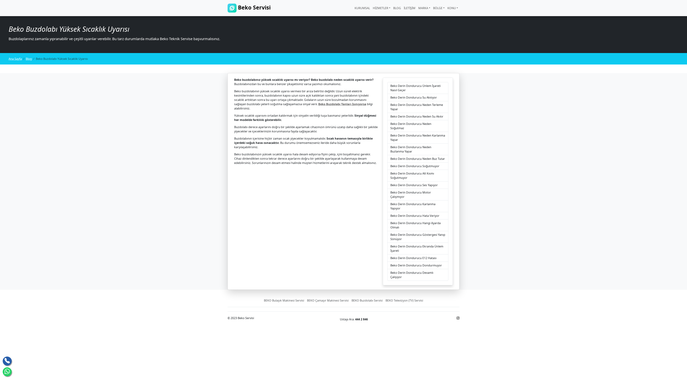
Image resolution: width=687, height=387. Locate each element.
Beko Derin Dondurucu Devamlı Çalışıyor (411, 275)
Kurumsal (362, 8)
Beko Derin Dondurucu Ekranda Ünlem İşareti (416, 248)
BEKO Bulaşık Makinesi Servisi (284, 300)
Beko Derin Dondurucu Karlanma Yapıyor (412, 206)
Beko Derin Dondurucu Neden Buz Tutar (417, 159)
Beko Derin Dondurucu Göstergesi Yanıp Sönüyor (417, 237)
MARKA (423, 8)
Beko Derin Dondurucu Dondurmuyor (416, 265)
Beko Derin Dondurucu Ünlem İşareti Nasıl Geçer (415, 88)
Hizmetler (380, 8)
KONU (451, 8)
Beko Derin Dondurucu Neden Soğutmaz (410, 126)
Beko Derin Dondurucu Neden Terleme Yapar (416, 107)
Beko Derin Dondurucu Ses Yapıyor (414, 185)
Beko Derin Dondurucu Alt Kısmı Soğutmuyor (412, 175)
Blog (397, 8)
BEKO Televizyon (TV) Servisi (404, 300)
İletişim (409, 8)
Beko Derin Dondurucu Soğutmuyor (414, 166)
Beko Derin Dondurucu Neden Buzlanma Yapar (410, 149)
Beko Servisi (254, 7)
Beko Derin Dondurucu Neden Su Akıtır (416, 116)
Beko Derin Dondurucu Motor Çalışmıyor (410, 194)
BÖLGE (437, 8)
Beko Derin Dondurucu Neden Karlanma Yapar (417, 137)
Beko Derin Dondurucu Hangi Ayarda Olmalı (415, 225)
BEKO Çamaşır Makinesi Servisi (328, 300)
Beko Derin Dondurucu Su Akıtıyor (413, 97)
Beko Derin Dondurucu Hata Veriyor (414, 216)
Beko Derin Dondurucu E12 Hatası (413, 258)
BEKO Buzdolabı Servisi (367, 300)
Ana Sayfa (15, 59)
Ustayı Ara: (354, 319)
